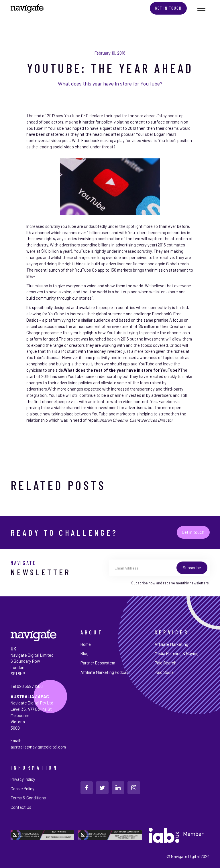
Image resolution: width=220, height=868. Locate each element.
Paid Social (164, 672)
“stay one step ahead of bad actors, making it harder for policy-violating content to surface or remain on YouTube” (107, 122)
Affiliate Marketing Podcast (105, 672)
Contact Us (21, 807)
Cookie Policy (22, 788)
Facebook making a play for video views (116, 140)
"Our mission (37, 285)
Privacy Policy (23, 779)
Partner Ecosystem (97, 662)
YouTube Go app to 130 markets (103, 269)
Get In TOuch (168, 8)
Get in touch (193, 532)
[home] (27, 8)
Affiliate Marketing (171, 644)
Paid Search (165, 662)
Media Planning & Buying (177, 653)
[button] (201, 8)
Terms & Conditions (28, 797)
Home (85, 644)
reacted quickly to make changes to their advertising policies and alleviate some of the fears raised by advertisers (109, 382)
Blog (84, 653)
